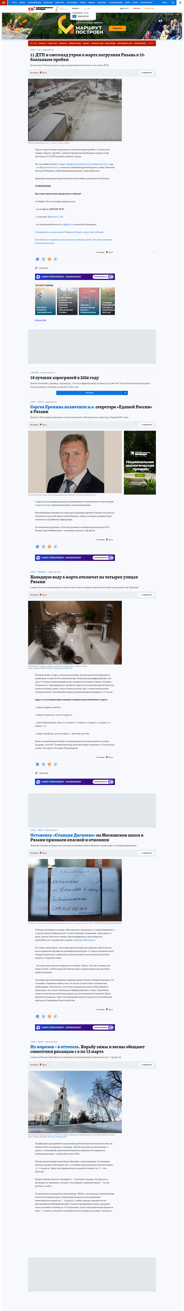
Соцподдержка (119, 2)
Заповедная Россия (130, 43)
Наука (131, 2)
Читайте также (35, 372)
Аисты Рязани (115, 43)
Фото (14, 2)
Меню (3, 2)
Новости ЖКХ (43, 773)
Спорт (139, 2)
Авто (39, 49)
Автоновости (44, 268)
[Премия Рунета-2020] (61, 8)
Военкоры (65, 43)
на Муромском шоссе (52, 167)
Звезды (95, 2)
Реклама (136, 8)
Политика (49, 2)
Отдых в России (101, 43)
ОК (62, 216)
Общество (61, 2)
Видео (22, 2)
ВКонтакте (53, 216)
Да (74, 16)
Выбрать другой (83, 16)
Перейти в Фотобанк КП (62, 668)
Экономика (74, 2)
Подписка (149, 8)
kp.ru (44, 73)
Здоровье (105, 2)
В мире (86, 2)
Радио (124, 8)
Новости (42, 43)
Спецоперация (35, 2)
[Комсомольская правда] (40, 8)
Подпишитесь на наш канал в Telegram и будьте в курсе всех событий (70, 232)
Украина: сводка (77, 43)
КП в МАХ (89, 43)
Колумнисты (151, 2)
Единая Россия (43, 505)
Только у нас (53, 43)
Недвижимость (42, 572)
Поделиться (147, 73)
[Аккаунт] (180, 2)
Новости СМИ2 (41, 320)
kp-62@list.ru (66, 224)
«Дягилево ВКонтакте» (101, 940)
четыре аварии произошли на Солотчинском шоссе (86, 164)
